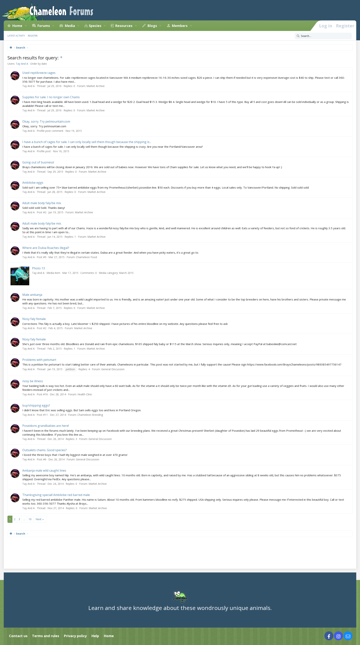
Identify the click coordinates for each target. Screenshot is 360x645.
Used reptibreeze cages (39, 73)
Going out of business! (38, 162)
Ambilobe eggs (32, 183)
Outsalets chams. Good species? (44, 450)
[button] (26, 25)
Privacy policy (75, 636)
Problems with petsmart (39, 360)
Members (180, 25)
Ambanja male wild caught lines (44, 470)
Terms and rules (45, 636)
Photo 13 (38, 268)
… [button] (24, 519)
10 (30, 519)
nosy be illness (32, 381)
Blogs (152, 25)
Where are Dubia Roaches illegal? (45, 248)
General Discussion (112, 369)
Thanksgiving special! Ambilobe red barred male (56, 495)
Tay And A (22, 63)
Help (95, 636)
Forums (43, 25)
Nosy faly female (34, 319)
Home (17, 25)
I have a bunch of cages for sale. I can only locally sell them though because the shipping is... (86, 142)
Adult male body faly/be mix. (42, 203)
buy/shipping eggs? (36, 405)
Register (33, 35)
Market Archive (95, 86)
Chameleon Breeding (90, 415)
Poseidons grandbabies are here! (45, 426)
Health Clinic (84, 394)
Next (38, 519)
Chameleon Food (86, 257)
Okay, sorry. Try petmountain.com (46, 121)
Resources (123, 25)
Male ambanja (32, 295)
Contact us (18, 636)
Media (70, 25)
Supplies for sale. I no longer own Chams (51, 97)
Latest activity (16, 35)
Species (95, 25)
